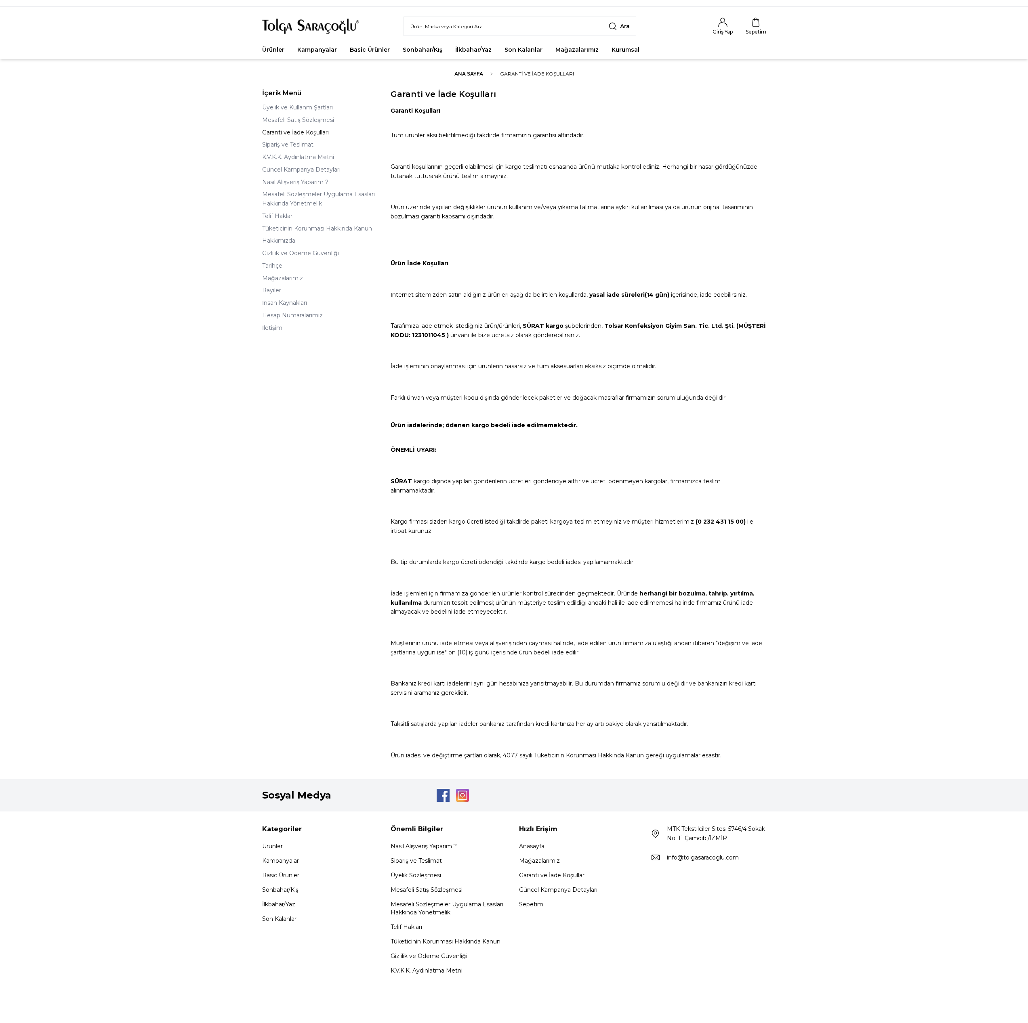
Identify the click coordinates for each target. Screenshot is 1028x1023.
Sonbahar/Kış (422, 49)
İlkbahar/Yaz (473, 49)
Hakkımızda (278, 240)
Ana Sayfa (468, 74)
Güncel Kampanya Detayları (301, 169)
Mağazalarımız (577, 49)
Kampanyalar (317, 49)
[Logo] (310, 26)
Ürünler (273, 49)
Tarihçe (272, 265)
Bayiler (271, 290)
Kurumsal (625, 49)
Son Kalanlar (523, 49)
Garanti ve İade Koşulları (295, 132)
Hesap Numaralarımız (292, 315)
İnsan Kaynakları (284, 302)
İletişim (272, 327)
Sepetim (531, 904)
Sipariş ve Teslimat (287, 144)
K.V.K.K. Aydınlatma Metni (298, 157)
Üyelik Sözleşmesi (416, 875)
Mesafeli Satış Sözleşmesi (298, 120)
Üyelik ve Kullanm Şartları (297, 107)
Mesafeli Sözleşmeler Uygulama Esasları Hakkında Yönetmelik (318, 199)
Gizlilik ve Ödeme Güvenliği (300, 253)
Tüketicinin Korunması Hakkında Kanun (317, 228)
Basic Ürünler (370, 49)
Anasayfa (531, 846)
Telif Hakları (278, 216)
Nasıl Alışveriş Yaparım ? (295, 182)
